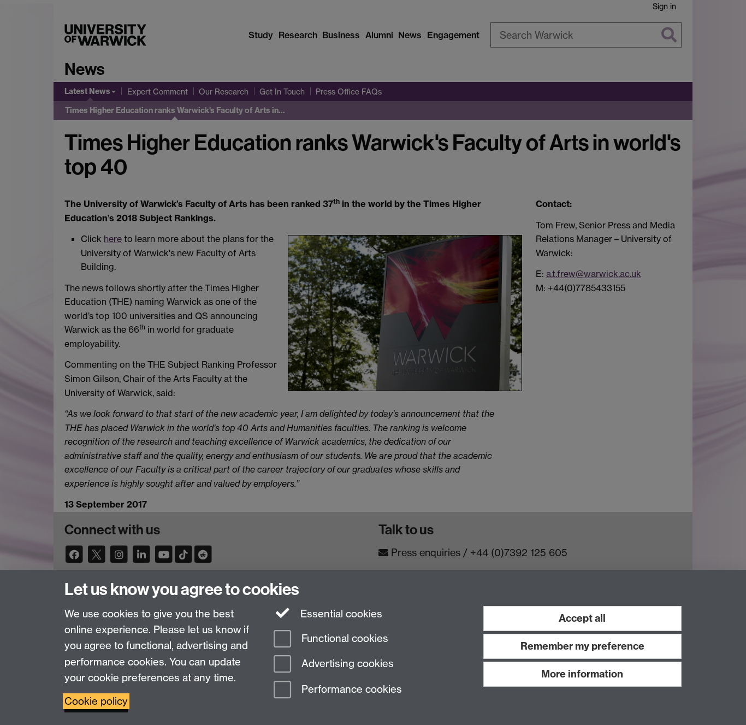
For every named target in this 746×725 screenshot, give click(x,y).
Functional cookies (343, 638)
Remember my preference (582, 646)
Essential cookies (340, 614)
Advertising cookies (346, 664)
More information (582, 674)
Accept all (582, 618)
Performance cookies (350, 689)
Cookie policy (96, 701)
